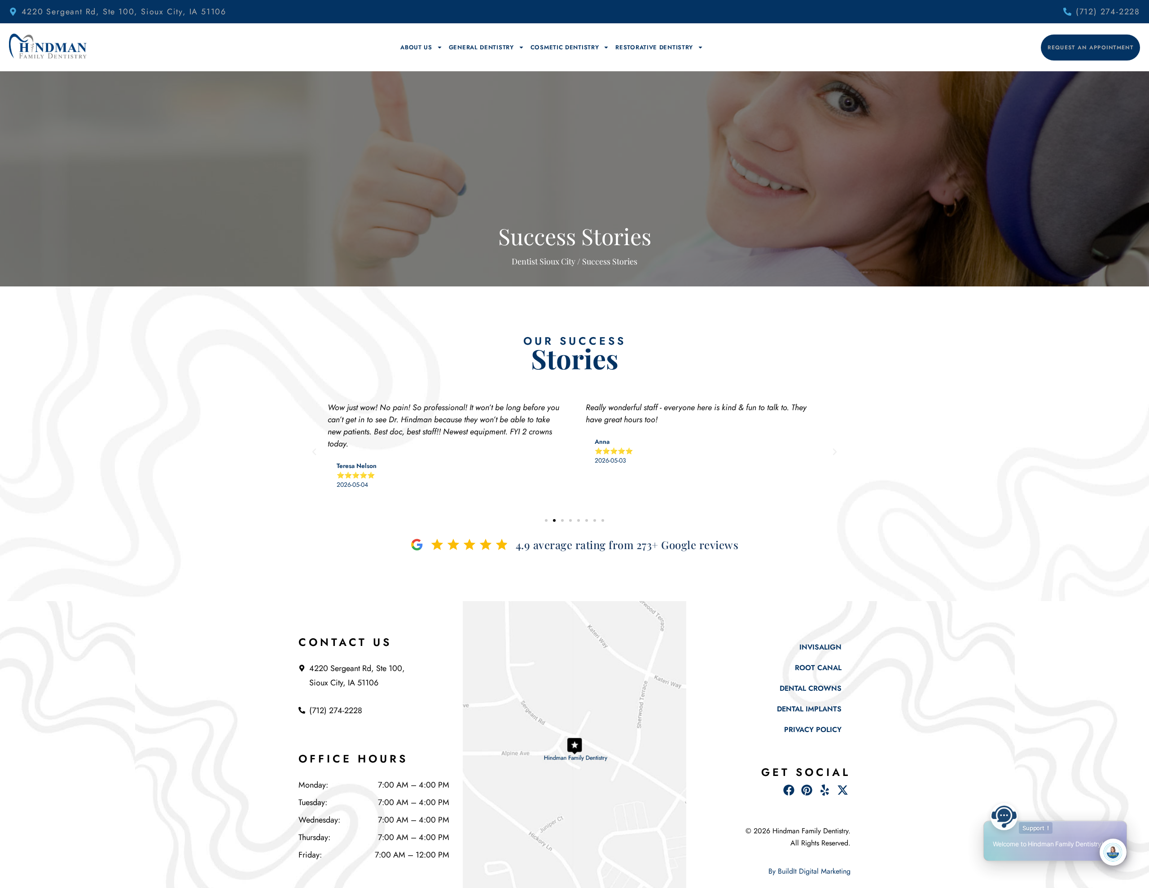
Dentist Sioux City (543, 261)
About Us (416, 47)
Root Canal (818, 668)
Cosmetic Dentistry (565, 47)
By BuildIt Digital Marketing (809, 871)
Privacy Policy (813, 729)
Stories (574, 358)
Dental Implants (809, 709)
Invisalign (820, 647)
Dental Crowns (811, 688)
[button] (314, 451)
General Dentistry (481, 47)
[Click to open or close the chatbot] (1113, 852)
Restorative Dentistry (654, 47)
